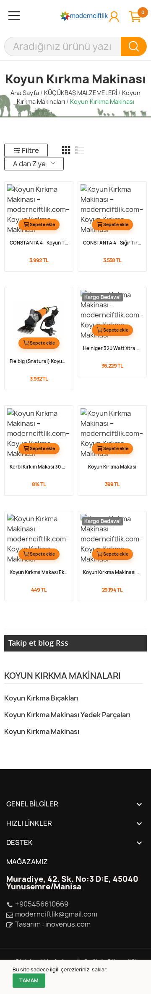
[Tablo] (66, 150)
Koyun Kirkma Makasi (112, 467)
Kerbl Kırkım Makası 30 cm (39, 467)
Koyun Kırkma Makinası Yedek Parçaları (67, 714)
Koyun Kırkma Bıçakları (41, 698)
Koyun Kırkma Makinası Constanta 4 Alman (112, 572)
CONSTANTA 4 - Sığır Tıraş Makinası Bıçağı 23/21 (112, 243)
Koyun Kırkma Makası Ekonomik (39, 572)
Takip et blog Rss (38, 643)
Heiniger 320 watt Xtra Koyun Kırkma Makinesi (112, 348)
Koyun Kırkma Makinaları (62, 676)
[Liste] (80, 150)
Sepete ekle (42, 224)
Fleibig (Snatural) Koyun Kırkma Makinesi (39, 361)
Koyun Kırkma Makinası (41, 731)
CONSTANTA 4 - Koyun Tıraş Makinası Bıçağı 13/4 (39, 243)
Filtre (30, 150)
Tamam (29, 980)
